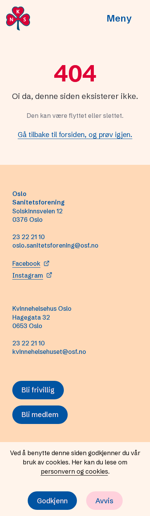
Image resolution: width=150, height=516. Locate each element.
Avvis (104, 500)
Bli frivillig (38, 389)
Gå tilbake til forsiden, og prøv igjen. (75, 134)
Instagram (27, 275)
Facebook (26, 263)
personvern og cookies (74, 471)
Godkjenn (52, 500)
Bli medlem (40, 414)
